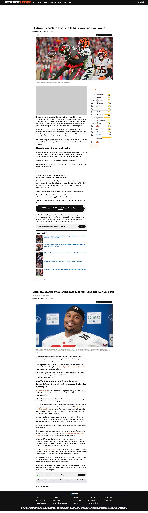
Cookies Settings (93, 503)
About (37, 497)
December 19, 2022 (61, 177)
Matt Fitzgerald (39, 298)
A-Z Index (76, 503)
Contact (75, 497)
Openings (55, 497)
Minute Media (27, 507)
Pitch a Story (56, 500)
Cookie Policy (108, 500)
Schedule (46, 2)
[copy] (45, 35)
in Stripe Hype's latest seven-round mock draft (71, 367)
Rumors (40, 2)
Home (37, 280)
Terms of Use (92, 500)
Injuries (65, 2)
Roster (60, 2)
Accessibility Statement (59, 503)
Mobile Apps (108, 497)
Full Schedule (94, 146)
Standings (53, 2)
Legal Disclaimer (41, 503)
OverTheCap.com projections (49, 449)
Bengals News (45, 280)
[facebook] (135, 2)
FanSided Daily (40, 500)
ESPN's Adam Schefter (42, 391)
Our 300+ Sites (92, 497)
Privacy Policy (77, 500)
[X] (138, 2)
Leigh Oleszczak (39, 31)
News (34, 2)
